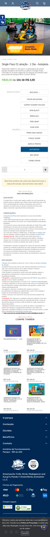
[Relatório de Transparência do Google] (7, 508)
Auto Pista (13, 216)
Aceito (25, 533)
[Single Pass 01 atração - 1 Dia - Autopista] (25, 37)
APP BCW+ (41, 234)
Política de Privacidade (29, 523)
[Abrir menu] (5, 3)
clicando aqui (27, 311)
